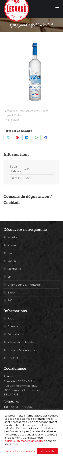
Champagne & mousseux (24, 284)
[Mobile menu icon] (57, 9)
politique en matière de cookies (24, 441)
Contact (13, 358)
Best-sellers (26, 111)
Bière (11, 292)
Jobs (11, 318)
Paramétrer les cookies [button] (20, 451)
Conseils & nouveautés (22, 350)
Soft (10, 300)
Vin (10, 276)
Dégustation (16, 334)
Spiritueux (14, 268)
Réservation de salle (21, 342)
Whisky (12, 237)
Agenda (13, 326)
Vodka (18, 115)
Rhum (12, 245)
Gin (10, 253)
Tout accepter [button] (47, 451)
